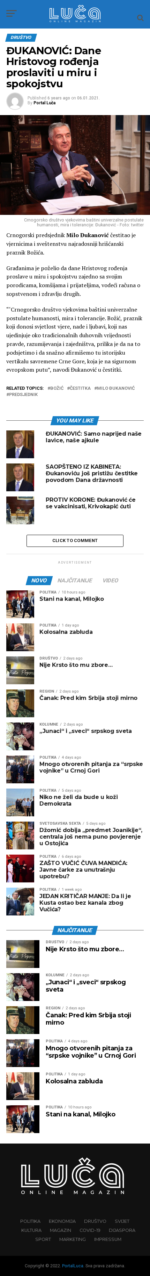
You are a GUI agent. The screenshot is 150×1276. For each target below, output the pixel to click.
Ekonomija (62, 1221)
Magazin (60, 1230)
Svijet (122, 1221)
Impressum (107, 1239)
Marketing (72, 1239)
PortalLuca (72, 1265)
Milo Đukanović (116, 388)
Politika (30, 1221)
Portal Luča (44, 102)
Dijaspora (122, 1230)
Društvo (95, 1221)
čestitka (80, 388)
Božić (56, 388)
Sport (43, 1239)
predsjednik (23, 395)
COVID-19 (90, 1230)
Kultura (31, 1230)
